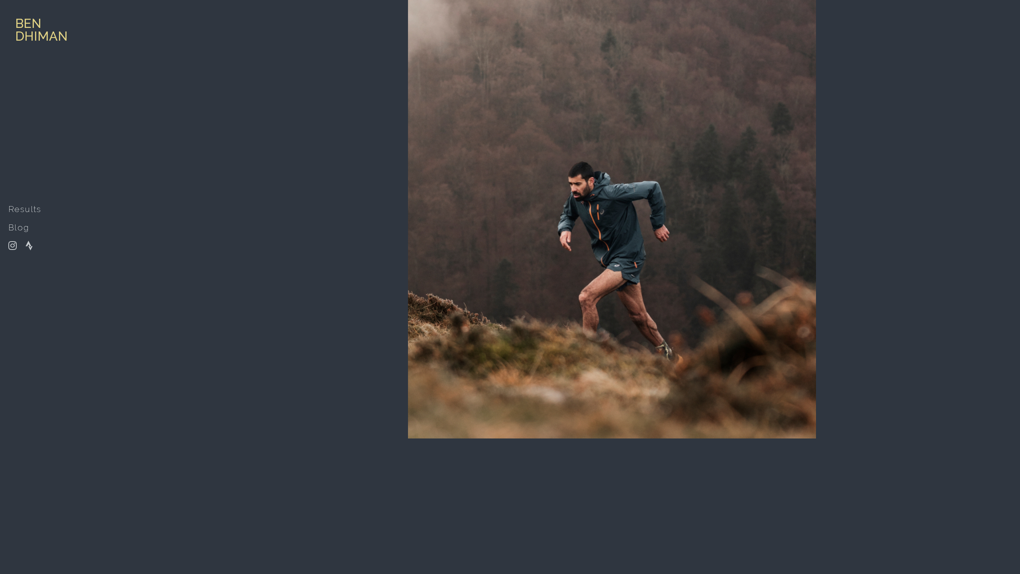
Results (24, 209)
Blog (18, 227)
